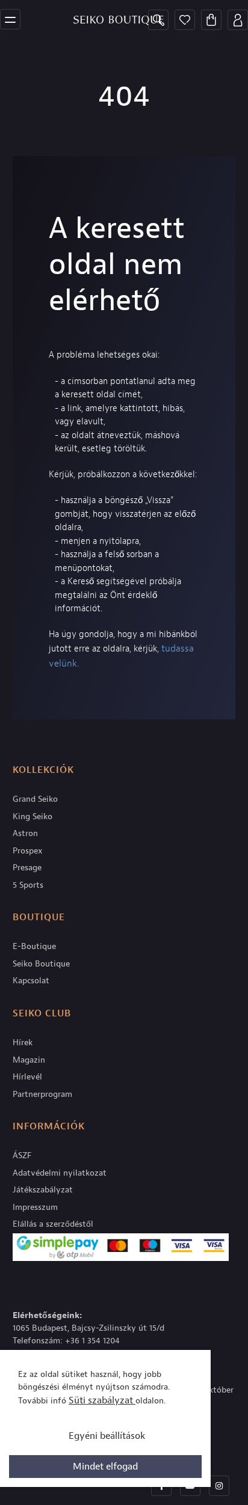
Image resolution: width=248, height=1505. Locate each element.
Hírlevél (27, 1077)
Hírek (23, 1042)
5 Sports (28, 885)
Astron (25, 833)
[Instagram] (219, 1486)
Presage (27, 867)
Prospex (28, 851)
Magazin (29, 1060)
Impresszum (35, 1207)
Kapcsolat (31, 980)
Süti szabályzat (102, 1400)
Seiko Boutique (41, 964)
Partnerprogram (42, 1094)
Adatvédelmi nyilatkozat (60, 1173)
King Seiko (32, 816)
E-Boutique (34, 946)
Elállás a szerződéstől (53, 1224)
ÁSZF (22, 1155)
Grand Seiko (35, 799)
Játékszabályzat (43, 1190)
